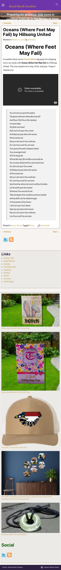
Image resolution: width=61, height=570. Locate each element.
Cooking (7, 270)
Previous (6, 23)
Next (56, 23)
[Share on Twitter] (5, 239)
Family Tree (9, 258)
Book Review (9, 261)
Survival (7, 278)
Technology (9, 281)
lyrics (13, 225)
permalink (45, 225)
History (7, 273)
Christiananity (10, 267)
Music (19, 225)
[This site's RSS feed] (11, 239)
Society (7, 264)
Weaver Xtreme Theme (51, 567)
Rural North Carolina (22, 6)
